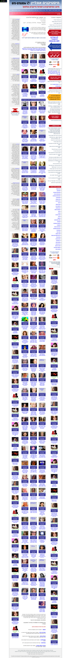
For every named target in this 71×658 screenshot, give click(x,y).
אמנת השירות (29, 651)
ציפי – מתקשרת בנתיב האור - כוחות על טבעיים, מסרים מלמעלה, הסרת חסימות (33, 555)
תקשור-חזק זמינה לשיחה (41, 89)
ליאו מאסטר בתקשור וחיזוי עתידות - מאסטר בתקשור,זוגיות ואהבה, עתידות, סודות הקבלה (33, 541)
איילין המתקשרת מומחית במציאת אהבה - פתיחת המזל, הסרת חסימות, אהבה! (24, 65)
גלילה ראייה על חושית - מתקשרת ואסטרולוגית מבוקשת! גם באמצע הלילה (42, 299)
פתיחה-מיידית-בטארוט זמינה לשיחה (33, 90)
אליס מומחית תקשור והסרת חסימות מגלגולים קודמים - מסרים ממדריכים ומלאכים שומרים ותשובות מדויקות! (42, 584)
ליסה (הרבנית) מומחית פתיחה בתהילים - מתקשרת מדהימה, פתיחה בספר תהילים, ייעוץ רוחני (42, 471)
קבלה (40, 10)
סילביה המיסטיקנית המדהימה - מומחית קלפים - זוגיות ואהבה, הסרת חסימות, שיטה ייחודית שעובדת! (25, 299)
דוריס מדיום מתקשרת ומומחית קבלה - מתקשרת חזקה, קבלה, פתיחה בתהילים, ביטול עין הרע (25, 456)
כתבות (19, 650)
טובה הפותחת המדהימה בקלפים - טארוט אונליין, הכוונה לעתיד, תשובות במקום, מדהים (25, 471)
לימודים (23, 12)
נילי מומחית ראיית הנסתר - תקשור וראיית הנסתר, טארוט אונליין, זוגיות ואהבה (25, 512)
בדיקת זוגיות (24, 48)
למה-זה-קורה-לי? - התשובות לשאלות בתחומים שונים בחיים (42, 497)
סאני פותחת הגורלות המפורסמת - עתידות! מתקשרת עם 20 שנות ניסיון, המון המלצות (42, 125)
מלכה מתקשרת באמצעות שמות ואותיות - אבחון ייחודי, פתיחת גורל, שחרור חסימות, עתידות (25, 140)
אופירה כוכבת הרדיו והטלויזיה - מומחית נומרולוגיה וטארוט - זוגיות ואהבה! (33, 111)
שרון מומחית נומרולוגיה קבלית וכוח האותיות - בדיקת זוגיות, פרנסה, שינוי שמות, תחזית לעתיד (24, 80)
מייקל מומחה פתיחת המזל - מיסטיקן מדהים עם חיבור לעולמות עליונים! (25, 271)
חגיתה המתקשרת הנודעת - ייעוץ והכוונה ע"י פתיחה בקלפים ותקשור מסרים (42, 442)
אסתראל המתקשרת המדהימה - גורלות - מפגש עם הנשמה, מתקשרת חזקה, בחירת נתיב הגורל (42, 285)
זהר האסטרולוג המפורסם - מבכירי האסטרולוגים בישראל (42, 354)
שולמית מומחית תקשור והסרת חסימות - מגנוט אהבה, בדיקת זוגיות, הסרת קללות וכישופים (42, 215)
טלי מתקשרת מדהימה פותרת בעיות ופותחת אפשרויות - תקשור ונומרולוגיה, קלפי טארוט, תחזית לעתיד (25, 157)
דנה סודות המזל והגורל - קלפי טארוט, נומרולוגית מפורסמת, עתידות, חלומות (42, 139)
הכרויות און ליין (24, 651)
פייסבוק (49, 651)
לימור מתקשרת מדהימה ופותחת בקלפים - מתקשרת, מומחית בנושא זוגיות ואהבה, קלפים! (33, 258)
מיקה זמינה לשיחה (33, 74)
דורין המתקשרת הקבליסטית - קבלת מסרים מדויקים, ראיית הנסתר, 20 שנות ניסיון (33, 485)
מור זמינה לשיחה (33, 59)
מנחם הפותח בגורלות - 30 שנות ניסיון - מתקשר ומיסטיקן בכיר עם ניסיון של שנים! (33, 171)
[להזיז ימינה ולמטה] (1, 1)
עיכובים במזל (42, 12)
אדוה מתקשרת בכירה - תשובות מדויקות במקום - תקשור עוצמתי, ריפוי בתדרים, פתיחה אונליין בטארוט (24, 555)
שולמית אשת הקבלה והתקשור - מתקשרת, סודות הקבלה (25, 412)
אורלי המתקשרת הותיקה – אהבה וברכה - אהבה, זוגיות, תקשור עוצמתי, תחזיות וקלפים (33, 341)
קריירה (13, 12)
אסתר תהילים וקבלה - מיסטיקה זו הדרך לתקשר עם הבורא (42, 340)
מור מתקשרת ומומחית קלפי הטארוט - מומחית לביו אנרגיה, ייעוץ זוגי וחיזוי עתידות (33, 65)
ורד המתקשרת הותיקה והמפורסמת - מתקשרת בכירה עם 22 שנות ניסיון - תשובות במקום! (25, 94)
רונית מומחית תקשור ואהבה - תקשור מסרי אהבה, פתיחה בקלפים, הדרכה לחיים (42, 156)
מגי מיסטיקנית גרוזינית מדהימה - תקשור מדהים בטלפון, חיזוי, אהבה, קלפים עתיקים (42, 456)
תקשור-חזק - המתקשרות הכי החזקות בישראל (42, 95)
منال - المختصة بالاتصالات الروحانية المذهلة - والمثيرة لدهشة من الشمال (42, 610)
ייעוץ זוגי (56, 73)
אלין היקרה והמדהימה (16, 58)
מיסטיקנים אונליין (53, 651)
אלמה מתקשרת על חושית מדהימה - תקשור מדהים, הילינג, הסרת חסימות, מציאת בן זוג (42, 172)
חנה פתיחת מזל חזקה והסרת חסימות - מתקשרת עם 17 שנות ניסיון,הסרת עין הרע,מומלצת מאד (42, 398)
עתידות (58, 14)
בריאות (36, 12)
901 (29, 652)
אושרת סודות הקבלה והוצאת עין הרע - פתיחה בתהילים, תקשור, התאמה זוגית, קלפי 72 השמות (25, 216)
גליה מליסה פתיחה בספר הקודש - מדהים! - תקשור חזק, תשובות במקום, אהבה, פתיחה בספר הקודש (33, 244)
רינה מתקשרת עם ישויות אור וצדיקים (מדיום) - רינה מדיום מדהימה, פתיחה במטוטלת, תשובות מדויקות (34, 157)
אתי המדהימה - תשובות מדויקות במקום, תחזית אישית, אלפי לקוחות (42, 243)
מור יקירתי (17, 19)
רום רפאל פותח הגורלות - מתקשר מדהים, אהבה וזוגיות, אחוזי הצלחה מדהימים (25, 243)
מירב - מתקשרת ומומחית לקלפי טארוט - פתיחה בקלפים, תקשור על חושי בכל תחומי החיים (25, 285)
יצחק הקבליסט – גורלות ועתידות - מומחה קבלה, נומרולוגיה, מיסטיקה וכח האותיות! (25, 112)
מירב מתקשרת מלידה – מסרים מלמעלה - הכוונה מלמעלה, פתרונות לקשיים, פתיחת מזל (33, 369)
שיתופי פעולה (39, 651)
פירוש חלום (30, 10)
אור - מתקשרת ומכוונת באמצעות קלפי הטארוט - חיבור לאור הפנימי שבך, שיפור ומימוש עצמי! (33, 527)
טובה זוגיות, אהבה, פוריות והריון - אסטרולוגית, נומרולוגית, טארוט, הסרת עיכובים (25, 355)
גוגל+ (27, 652)
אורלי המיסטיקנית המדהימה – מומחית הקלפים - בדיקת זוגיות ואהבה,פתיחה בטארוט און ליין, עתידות (42, 258)
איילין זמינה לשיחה (24, 59)
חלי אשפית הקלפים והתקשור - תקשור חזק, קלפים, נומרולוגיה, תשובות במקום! (42, 202)
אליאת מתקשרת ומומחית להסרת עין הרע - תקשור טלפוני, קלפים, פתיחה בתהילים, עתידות (33, 126)
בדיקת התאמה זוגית (50, 12)
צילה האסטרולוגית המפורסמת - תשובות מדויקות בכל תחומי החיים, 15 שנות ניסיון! (33, 498)
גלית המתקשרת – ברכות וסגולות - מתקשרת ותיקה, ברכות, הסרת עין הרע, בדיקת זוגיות (42, 555)
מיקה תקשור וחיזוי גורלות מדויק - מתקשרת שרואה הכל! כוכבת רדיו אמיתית (33, 80)
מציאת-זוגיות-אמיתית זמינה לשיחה (42, 75)
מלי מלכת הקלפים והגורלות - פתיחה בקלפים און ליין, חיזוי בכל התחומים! (42, 413)
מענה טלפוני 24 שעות (34, 652)
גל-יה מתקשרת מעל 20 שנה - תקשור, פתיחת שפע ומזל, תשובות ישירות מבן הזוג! (25, 498)
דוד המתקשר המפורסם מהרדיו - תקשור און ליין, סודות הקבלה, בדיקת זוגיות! (33, 139)
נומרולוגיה (36, 10)
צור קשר (43, 651)
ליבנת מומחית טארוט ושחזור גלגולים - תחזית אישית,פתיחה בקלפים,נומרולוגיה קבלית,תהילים (33, 230)
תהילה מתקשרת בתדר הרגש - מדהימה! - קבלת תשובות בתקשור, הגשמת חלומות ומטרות (42, 383)
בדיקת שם (28, 12)
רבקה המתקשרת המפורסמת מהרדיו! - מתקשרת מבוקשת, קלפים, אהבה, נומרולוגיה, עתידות (25, 258)
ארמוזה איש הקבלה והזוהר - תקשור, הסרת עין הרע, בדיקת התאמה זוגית (42, 427)
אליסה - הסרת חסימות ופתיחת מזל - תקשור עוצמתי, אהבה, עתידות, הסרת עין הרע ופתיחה (42, 230)
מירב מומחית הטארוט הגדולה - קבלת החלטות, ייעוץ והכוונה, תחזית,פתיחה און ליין (42, 569)
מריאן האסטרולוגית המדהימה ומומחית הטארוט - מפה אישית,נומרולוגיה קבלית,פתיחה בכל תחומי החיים (33, 398)
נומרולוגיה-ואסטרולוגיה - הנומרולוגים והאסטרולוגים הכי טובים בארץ (42, 541)
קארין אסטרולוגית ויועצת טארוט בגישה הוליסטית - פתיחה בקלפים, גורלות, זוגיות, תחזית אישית (42, 65)
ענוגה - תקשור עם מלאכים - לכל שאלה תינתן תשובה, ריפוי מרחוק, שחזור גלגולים (33, 470)
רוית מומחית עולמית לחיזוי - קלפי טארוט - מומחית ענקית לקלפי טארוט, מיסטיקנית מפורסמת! (33, 427)
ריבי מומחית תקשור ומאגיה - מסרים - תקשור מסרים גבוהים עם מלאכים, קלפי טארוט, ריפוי (33, 442)
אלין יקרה (17, 74)
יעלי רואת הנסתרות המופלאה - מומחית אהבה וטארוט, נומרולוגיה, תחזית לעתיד (25, 569)
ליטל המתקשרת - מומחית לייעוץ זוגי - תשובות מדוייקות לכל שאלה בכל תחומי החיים (25, 442)
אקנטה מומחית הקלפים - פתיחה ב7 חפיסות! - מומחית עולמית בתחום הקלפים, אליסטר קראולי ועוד (25, 427)
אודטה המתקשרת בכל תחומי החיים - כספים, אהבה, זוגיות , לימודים (33, 511)
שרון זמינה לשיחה (24, 74)
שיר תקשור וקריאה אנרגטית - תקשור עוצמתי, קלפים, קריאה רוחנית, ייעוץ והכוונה (24, 171)
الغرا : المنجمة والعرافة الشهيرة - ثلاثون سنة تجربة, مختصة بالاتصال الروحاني (25, 597)
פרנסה (33, 12)
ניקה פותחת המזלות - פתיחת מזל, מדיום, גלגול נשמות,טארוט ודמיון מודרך (42, 313)
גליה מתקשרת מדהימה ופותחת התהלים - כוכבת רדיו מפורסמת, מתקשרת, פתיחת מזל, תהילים (42, 527)
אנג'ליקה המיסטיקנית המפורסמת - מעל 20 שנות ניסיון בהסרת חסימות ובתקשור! (25, 202)
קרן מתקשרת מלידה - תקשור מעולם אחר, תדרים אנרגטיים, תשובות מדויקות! (33, 188)
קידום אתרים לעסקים (41, 652)
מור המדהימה (17, 43)
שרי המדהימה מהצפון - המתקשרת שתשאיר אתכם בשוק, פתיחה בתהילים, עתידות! (24, 229)
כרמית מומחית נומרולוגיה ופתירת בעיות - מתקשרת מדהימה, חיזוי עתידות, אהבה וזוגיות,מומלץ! (42, 327)
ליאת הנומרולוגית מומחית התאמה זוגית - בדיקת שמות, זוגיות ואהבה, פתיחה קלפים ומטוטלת (33, 456)
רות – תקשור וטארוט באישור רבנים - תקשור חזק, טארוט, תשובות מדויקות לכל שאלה (42, 271)
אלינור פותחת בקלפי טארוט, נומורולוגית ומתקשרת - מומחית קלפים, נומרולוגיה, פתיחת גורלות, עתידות (24, 527)
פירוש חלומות (35, 48)
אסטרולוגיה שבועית (46, 650)
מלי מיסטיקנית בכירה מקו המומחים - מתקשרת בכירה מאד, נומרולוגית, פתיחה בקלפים (25, 341)
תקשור (49, 10)
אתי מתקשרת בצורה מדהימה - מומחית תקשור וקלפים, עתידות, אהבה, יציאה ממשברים (42, 369)
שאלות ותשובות (55, 84)
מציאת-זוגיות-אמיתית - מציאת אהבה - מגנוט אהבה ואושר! (42, 81)
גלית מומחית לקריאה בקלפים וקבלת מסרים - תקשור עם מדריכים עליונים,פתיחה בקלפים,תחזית (25, 327)
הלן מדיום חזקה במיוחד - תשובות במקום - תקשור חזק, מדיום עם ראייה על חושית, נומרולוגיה (33, 569)
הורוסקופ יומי (34, 650)
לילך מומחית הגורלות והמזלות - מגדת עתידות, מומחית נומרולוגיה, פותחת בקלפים (25, 398)
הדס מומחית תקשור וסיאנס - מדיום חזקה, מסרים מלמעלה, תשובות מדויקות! (33, 598)
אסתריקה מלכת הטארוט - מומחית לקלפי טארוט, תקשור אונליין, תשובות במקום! (42, 485)
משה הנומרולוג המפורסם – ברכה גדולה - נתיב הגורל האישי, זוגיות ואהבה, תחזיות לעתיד (25, 188)
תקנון (20, 651)
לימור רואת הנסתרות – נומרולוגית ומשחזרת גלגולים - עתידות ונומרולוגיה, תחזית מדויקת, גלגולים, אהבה (33, 383)
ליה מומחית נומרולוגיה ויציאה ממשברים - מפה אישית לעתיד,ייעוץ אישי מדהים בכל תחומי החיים (42, 512)
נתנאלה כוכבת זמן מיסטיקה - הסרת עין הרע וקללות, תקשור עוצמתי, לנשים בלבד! (33, 355)
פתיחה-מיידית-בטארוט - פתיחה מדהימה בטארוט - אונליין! (33, 96)
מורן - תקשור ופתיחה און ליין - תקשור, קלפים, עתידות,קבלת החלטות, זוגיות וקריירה (25, 583)
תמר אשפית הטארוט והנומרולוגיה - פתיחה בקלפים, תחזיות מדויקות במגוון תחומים (33, 202)
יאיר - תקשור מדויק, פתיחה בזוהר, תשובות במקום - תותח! (33, 298)
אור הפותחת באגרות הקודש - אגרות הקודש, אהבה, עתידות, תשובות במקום (33, 271)
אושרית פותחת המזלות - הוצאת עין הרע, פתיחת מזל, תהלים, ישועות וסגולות (24, 485)
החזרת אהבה (18, 12)
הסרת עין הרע (25, 10)
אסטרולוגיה (54, 10)
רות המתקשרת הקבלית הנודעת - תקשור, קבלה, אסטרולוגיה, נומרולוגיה (33, 215)
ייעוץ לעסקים (43, 49)
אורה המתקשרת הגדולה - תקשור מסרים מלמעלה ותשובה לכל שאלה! (42, 598)
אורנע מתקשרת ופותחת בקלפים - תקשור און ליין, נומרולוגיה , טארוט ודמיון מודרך (25, 383)
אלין (18, 84)
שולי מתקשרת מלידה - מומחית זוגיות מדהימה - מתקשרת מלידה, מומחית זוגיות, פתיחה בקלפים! (33, 327)
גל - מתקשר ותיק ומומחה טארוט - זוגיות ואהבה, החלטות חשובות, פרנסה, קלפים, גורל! (42, 188)
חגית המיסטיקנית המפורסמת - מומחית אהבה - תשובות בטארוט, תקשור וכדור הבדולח (25, 313)
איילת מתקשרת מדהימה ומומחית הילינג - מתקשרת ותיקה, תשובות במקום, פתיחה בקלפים (33, 584)
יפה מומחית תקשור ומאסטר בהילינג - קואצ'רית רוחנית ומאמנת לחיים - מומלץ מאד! (24, 541)
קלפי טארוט (45, 10)
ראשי (59, 10)
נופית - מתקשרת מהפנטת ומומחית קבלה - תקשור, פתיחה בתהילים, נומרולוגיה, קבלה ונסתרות (33, 285)
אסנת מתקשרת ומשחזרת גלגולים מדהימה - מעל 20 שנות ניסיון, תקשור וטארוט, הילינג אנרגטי (33, 413)
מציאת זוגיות (57, 12)
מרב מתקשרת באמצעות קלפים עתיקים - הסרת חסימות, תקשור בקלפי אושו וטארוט (24, 126)
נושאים (46, 651)
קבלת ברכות (14, 10)
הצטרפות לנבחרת (34, 651)
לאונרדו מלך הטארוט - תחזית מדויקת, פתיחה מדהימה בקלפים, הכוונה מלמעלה (42, 111)
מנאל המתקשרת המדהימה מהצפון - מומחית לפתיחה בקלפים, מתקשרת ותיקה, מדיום (33, 313)
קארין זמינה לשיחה (42, 59)
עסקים (19, 10)
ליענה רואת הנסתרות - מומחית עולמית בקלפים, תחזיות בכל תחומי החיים (24, 369)
